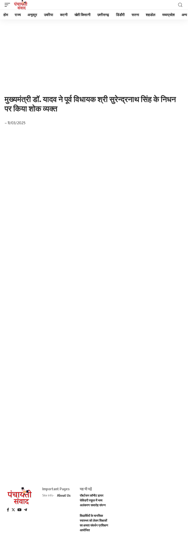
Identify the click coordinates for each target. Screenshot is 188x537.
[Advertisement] (94, 53)
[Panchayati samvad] (21, 5)
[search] (180, 4)
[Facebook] (8, 510)
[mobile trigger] (8, 5)
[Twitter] (13, 510)
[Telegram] (25, 510)
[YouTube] (19, 510)
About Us (64, 495)
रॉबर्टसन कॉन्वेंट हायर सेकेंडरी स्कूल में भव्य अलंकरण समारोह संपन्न (93, 500)
